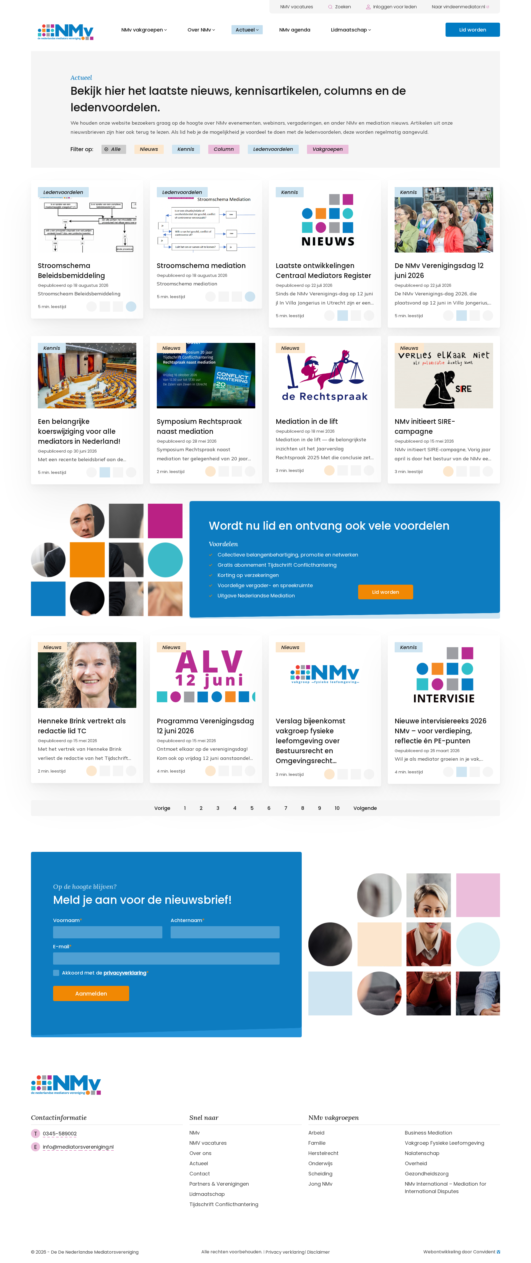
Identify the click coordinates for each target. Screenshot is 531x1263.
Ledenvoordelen (273, 149)
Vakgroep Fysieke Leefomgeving (444, 1142)
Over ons (200, 1153)
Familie (317, 1142)
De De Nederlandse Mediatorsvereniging (95, 1252)
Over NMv (199, 29)
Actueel (245, 29)
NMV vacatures (296, 7)
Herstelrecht (323, 1153)
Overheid (416, 1163)
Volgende (365, 808)
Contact (199, 1173)
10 (337, 808)
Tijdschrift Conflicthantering (223, 1204)
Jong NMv (320, 1183)
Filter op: (82, 149)
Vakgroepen (328, 149)
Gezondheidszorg (427, 1173)
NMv (194, 1132)
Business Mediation (428, 1132)
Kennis (186, 149)
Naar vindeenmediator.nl (458, 7)
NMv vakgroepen (142, 29)
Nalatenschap (422, 1153)
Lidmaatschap (349, 29)
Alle (116, 149)
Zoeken (343, 7)
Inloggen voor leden (395, 7)
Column (224, 149)
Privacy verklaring (285, 1252)
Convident (484, 1251)
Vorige (162, 808)
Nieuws (149, 149)
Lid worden (472, 29)
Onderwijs (320, 1163)
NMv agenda (294, 29)
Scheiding (320, 1173)
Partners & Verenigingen (219, 1183)
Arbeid (316, 1132)
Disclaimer (318, 1252)
